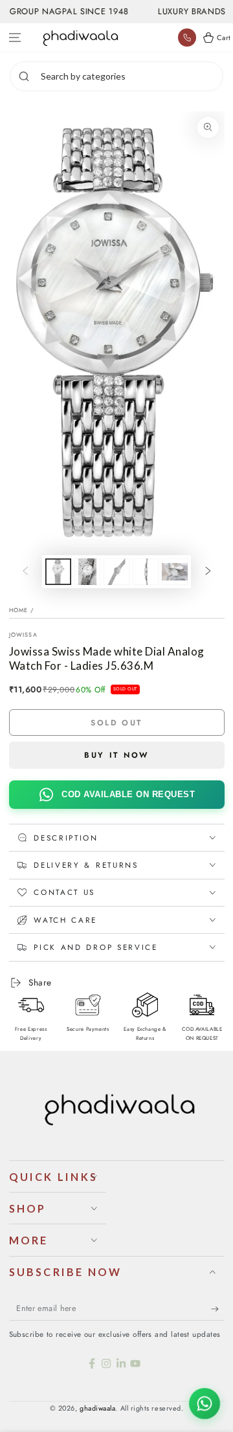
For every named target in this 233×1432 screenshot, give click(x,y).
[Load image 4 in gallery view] (146, 571)
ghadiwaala (97, 1408)
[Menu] (15, 38)
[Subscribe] (218, 1309)
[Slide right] (208, 572)
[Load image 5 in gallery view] (175, 571)
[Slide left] (25, 572)
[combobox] (130, 76)
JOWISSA (23, 634)
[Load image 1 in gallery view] (58, 571)
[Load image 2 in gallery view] (87, 571)
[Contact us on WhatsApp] (204, 1403)
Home (18, 610)
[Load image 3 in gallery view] (116, 571)
